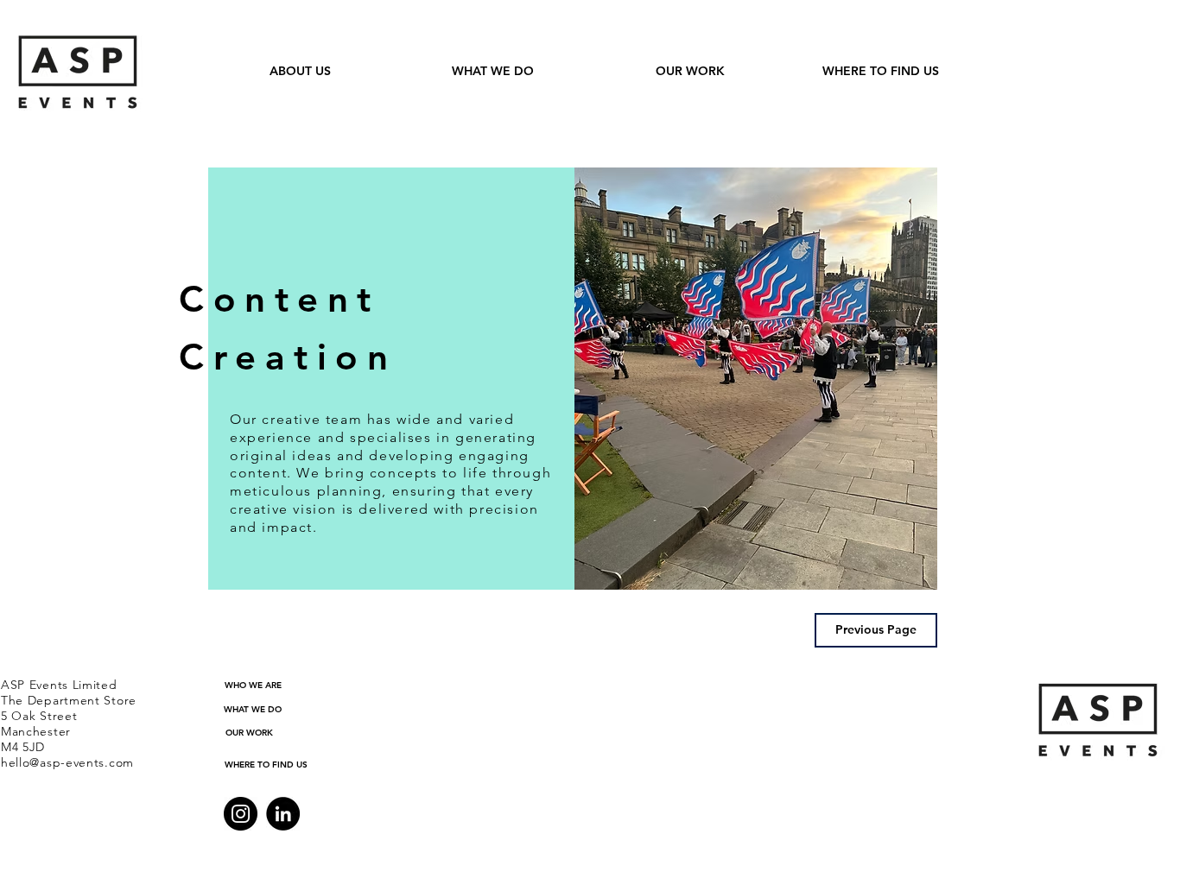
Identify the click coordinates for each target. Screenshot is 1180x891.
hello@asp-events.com (67, 762)
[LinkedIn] (283, 814)
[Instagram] (240, 814)
